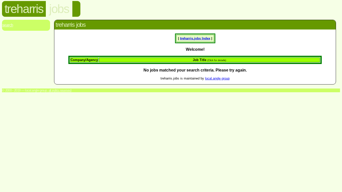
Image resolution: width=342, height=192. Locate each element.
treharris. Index (195, 38)
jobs (59, 9)
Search (7, 25)
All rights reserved (60, 90)
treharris (24, 9)
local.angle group (217, 78)
